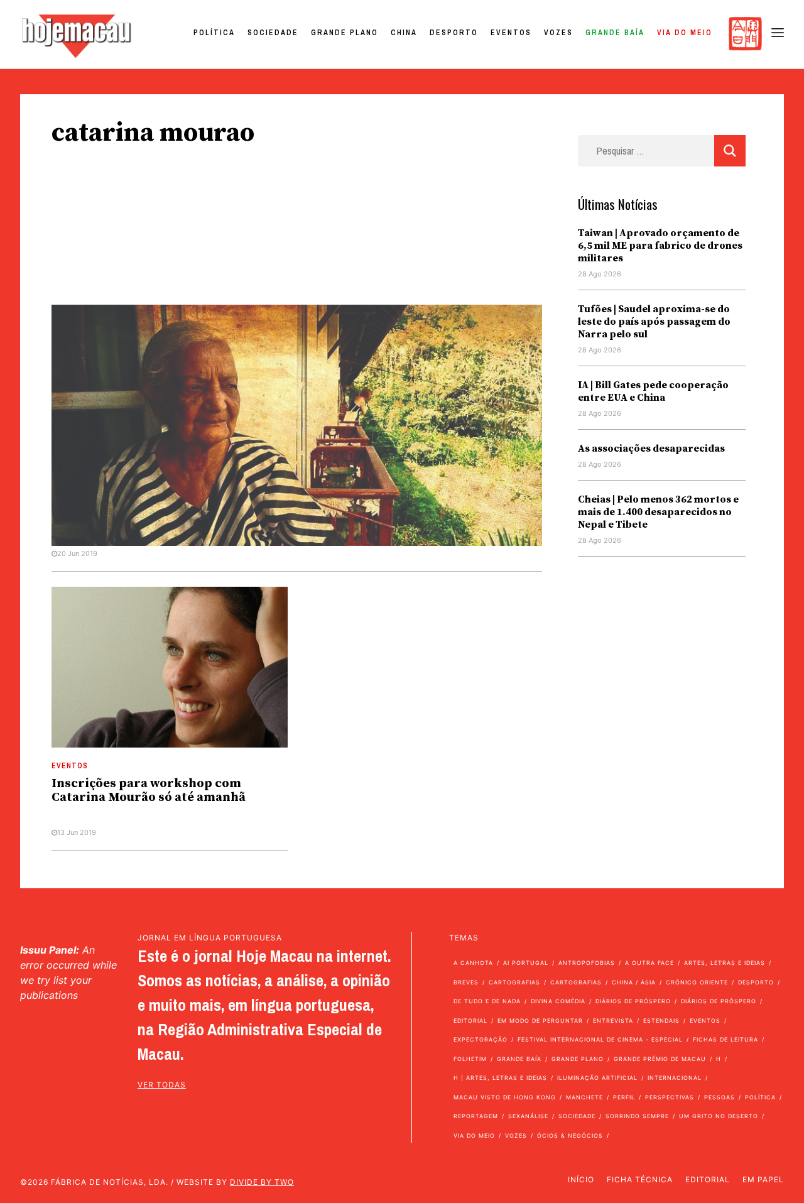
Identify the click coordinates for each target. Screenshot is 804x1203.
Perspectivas (669, 1097)
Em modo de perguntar (540, 1020)
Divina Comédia (558, 1001)
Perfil (624, 1097)
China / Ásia (634, 982)
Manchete (584, 1097)
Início (581, 1179)
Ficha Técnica (640, 1179)
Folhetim (470, 1058)
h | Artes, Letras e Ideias (500, 1077)
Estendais (661, 1020)
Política (214, 33)
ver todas (162, 1084)
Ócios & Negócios (570, 1135)
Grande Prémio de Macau (660, 1058)
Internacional (675, 1077)
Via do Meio (684, 33)
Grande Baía (614, 33)
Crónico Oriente (697, 982)
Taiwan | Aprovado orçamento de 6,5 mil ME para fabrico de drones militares (660, 245)
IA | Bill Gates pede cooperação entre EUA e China (653, 391)
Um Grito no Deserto (718, 1116)
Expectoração (481, 1039)
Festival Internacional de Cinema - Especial (600, 1039)
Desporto (454, 33)
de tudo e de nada (487, 1001)
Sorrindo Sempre (637, 1116)
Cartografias (514, 982)
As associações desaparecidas (651, 448)
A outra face (649, 962)
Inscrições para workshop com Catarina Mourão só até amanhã (149, 790)
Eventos (511, 33)
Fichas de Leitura (725, 1039)
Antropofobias (586, 962)
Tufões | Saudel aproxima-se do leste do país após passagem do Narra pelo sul (654, 321)
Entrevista (613, 1020)
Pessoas (719, 1097)
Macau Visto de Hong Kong (505, 1097)
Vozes (558, 33)
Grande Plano (344, 33)
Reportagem (476, 1116)
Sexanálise (528, 1116)
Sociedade (272, 33)
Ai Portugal (525, 962)
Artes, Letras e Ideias (724, 962)
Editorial (470, 1020)
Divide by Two (262, 1182)
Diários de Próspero (633, 1001)
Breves (466, 982)
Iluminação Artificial (597, 1077)
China (404, 33)
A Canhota (473, 962)
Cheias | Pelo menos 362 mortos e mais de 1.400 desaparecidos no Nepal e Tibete (658, 512)
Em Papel (763, 1179)
